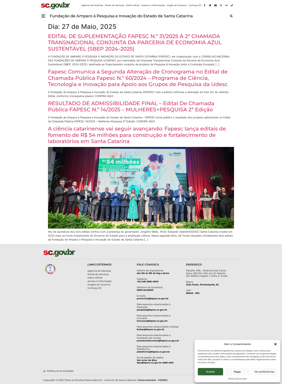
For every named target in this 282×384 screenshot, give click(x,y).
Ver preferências (264, 371)
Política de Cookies (237, 378)
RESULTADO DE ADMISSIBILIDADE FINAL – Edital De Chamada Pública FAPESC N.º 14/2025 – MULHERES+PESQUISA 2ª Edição (131, 106)
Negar (237, 371)
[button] (275, 344)
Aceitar (210, 371)
